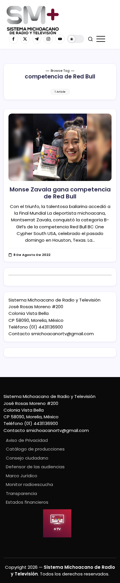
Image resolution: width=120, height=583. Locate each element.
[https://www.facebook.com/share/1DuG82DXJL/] (13, 39)
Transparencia (21, 493)
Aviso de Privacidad (27, 440)
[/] (25, 39)
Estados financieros (27, 502)
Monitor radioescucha (29, 484)
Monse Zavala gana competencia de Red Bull (60, 192)
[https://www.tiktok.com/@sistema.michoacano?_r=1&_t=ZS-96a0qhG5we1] (36, 39)
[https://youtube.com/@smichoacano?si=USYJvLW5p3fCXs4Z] (60, 39)
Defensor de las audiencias (35, 467)
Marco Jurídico (21, 476)
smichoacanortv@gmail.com (62, 334)
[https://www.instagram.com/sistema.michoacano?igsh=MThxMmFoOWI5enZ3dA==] (48, 39)
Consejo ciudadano (27, 458)
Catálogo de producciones (35, 449)
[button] (75, 39)
